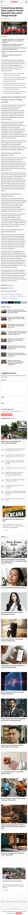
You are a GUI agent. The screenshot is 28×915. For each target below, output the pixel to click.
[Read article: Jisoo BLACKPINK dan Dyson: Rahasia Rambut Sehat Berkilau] (14, 601)
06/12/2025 (4, 642)
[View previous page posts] (13, 862)
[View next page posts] (15, 862)
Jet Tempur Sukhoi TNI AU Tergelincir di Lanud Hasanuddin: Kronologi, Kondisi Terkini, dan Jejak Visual (17, 333)
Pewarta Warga (5, 18)
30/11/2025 (4, 801)
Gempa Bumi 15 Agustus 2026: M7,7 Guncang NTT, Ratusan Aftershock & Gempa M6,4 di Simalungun (15, 462)
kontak (7, 901)
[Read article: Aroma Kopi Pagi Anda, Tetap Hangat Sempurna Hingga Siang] (14, 628)
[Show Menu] (1, 1)
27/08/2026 (10, 328)
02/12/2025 (4, 748)
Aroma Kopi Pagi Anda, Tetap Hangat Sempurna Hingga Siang (12, 639)
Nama (3, 397)
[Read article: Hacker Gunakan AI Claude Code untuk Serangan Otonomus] (14, 681)
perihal (24, 901)
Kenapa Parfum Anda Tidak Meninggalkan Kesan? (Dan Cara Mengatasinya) (13, 719)
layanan (12, 901)
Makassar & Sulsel (7, 5)
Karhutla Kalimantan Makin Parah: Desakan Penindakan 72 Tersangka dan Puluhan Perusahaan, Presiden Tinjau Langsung (14, 474)
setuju (18, 913)
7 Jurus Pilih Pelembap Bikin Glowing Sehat (13, 587)
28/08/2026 (10, 321)
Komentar (4, 380)
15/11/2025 (4, 669)
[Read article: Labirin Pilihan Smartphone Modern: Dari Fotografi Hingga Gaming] (14, 654)
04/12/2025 (4, 856)
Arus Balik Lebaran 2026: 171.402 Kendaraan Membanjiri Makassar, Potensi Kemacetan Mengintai (13, 41)
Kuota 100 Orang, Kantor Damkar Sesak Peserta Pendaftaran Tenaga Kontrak (14, 48)
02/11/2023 (5, 522)
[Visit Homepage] (14, 2)
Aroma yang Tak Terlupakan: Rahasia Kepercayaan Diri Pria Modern (12, 746)
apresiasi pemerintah (9, 294)
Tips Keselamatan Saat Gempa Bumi (12, 881)
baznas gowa (18, 294)
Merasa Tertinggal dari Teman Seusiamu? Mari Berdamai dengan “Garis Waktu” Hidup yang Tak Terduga (14, 561)
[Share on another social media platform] (24, 302)
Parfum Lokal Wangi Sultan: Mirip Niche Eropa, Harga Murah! (12, 854)
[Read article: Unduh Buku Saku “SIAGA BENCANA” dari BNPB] (14, 511)
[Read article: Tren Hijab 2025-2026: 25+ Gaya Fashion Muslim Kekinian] (14, 761)
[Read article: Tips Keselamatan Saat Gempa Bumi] (14, 873)
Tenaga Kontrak (13, 298)
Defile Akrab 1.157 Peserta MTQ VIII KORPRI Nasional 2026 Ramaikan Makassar (16, 340)
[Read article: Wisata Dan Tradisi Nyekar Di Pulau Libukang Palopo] (14, 430)
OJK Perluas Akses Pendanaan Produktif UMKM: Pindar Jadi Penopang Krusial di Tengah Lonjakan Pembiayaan (15, 493)
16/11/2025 (4, 722)
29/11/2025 (4, 564)
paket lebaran (21, 296)
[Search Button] (26, 1)
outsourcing (13, 296)
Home (2, 5)
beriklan (16, 901)
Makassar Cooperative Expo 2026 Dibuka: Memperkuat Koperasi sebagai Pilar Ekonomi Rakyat (17, 311)
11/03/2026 (13, 18)
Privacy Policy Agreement (8, 409)
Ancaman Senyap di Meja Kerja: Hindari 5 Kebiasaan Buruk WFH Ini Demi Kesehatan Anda (13, 826)
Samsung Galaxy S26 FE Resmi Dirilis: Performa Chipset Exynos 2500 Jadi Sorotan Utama (15, 449)
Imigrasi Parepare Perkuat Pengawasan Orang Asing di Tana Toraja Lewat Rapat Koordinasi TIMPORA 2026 (15, 362)
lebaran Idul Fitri (5, 296)
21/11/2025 (4, 616)
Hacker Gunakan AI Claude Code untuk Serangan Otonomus (12, 693)
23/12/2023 (5, 882)
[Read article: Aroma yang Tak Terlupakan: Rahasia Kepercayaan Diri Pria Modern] (14, 734)
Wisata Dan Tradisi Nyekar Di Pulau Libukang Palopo (11, 442)
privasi (20, 901)
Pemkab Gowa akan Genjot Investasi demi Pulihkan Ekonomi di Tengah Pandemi (12, 45)
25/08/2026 (10, 336)
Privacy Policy (22, 411)
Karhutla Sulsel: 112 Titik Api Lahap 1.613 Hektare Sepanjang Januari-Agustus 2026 (16, 326)
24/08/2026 (10, 350)
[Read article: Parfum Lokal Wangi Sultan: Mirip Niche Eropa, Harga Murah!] (14, 842)
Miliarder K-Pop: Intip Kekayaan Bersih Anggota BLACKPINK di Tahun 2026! (15, 480)
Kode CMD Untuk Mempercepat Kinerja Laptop (15, 467)
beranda (3, 901)
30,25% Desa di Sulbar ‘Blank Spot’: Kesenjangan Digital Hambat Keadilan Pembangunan (16, 354)
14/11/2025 (4, 695)
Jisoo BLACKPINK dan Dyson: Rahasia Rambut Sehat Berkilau (12, 613)
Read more (7, 530)
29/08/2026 (10, 314)
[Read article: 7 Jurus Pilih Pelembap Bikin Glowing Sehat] (14, 577)
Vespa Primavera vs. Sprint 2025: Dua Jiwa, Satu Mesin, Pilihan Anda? (13, 799)
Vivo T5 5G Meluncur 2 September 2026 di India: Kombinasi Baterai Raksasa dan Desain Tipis (15, 455)
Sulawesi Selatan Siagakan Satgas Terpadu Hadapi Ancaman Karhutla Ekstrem (16, 318)
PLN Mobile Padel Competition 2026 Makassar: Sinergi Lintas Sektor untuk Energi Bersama (16, 347)
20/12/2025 (4, 589)
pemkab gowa (5, 298)
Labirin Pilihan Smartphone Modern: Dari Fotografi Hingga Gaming (13, 666)
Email (3, 403)
